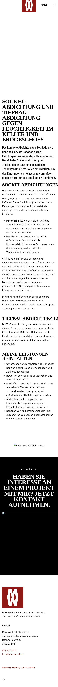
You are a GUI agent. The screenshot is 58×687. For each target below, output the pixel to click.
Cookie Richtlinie (28, 667)
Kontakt (44, 5)
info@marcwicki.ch (12, 654)
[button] (54, 5)
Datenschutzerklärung (11, 667)
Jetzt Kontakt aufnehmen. (31, 499)
